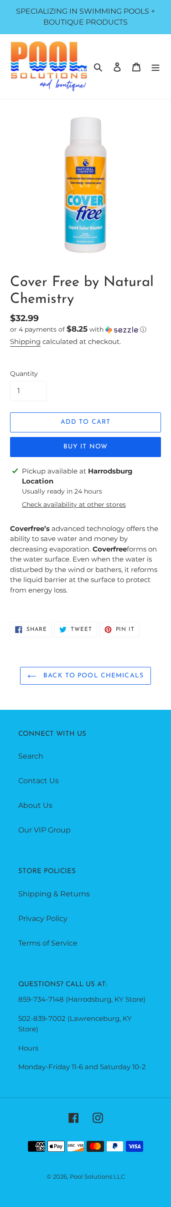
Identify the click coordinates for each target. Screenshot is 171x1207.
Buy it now (85, 446)
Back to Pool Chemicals (92, 675)
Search (30, 756)
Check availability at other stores (74, 504)
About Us (35, 805)
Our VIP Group (44, 830)
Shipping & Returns (54, 894)
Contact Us (38, 780)
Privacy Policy (42, 918)
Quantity (24, 373)
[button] (78, 329)
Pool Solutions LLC (97, 1176)
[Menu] (155, 67)
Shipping (25, 341)
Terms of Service (48, 943)
